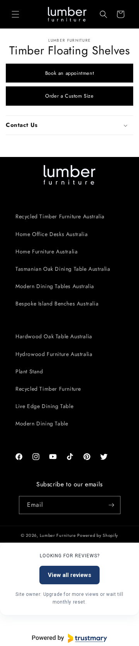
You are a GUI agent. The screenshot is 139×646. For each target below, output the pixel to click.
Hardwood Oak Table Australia (53, 336)
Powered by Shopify (97, 535)
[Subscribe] (111, 505)
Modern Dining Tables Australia (54, 286)
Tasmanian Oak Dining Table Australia (62, 269)
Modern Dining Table (41, 423)
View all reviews (69, 575)
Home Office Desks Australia (51, 234)
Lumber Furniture (59, 535)
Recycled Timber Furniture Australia (60, 216)
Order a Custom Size (69, 96)
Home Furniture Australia (46, 251)
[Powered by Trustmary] (69, 638)
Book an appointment (69, 73)
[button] (15, 14)
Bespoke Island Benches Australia (56, 303)
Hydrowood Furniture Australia (53, 354)
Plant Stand (29, 371)
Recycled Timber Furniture (48, 389)
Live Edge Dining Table (44, 406)
